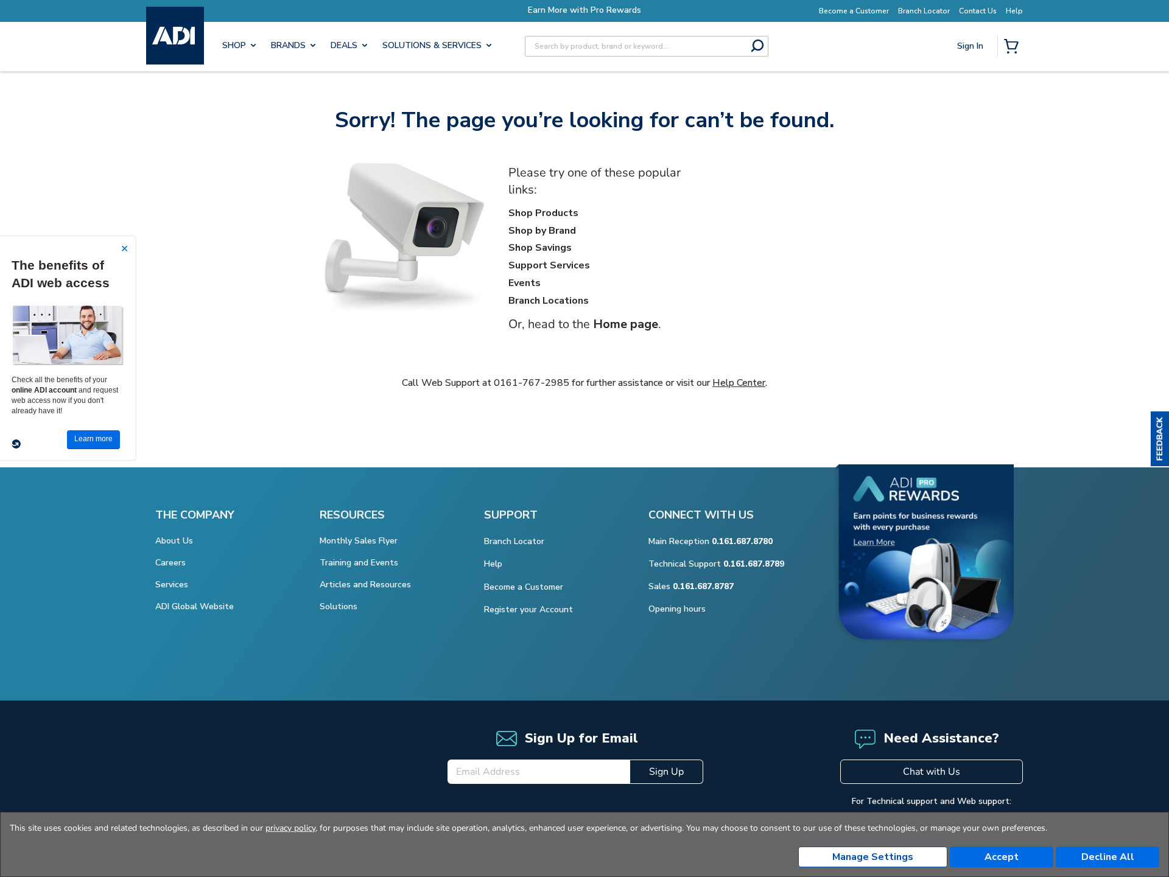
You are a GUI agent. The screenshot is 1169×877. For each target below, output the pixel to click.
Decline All (1107, 857)
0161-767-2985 (531, 383)
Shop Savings (540, 247)
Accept (1002, 857)
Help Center (738, 383)
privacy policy (290, 828)
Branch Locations (548, 300)
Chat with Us (931, 771)
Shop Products (543, 213)
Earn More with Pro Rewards (584, 10)
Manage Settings (872, 857)
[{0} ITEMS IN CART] (1013, 47)
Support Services (549, 265)
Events (524, 283)
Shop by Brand (542, 230)
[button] (1160, 438)
